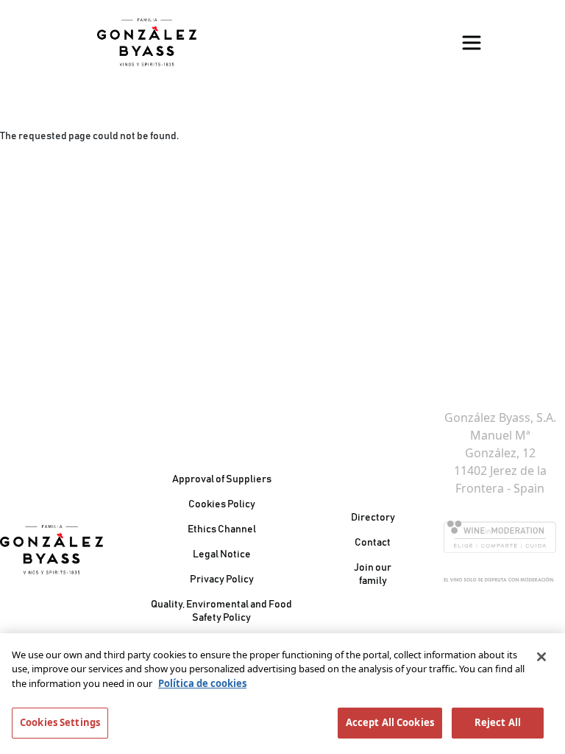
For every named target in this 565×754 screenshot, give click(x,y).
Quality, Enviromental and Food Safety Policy (221, 611)
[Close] (541, 657)
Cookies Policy (221, 504)
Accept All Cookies (390, 722)
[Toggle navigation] (471, 43)
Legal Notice (222, 554)
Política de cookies (202, 683)
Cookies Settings (60, 722)
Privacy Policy (222, 579)
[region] (282, 693)
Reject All (498, 722)
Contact (373, 543)
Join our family (372, 574)
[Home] (146, 42)
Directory (373, 517)
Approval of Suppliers (221, 479)
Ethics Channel (222, 529)
